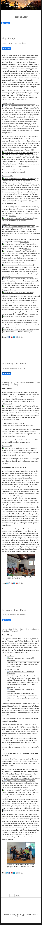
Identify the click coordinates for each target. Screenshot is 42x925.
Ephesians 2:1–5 (7, 176)
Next (17, 895)
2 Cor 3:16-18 (24, 242)
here (36, 71)
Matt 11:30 (6, 276)
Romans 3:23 (29, 150)
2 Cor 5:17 (12, 216)
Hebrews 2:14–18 (8, 103)
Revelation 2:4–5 (13, 669)
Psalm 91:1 (27, 248)
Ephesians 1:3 (7, 446)
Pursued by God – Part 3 (14, 363)
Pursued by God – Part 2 (14, 610)
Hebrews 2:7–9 (11, 327)
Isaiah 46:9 (10, 656)
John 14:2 (26, 787)
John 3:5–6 (5, 224)
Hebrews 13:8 (33, 314)
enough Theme (23, 916)
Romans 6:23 (34, 154)
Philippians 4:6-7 (18, 262)
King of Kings (8, 38)
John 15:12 (13, 290)
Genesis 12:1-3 (7, 403)
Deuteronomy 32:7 (13, 687)
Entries (25, 914)
